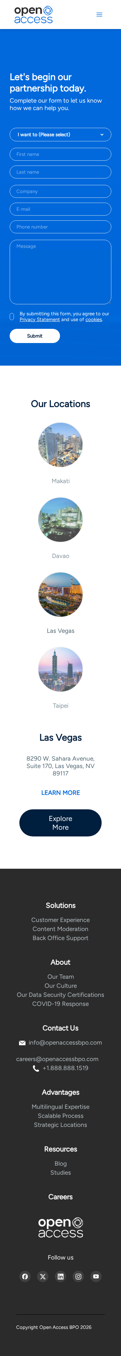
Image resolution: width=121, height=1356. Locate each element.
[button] (60, 453)
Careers (60, 1196)
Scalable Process (61, 1115)
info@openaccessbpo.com (65, 1042)
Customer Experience (60, 920)
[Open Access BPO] (60, 1227)
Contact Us (60, 1028)
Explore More (60, 823)
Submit (35, 336)
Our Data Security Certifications (60, 994)
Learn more (60, 792)
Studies (60, 1172)
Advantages (60, 1092)
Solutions (61, 905)
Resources (60, 1149)
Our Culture (61, 985)
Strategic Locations (60, 1124)
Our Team (60, 976)
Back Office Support (60, 938)
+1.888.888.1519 (65, 1068)
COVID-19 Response (60, 1003)
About (60, 962)
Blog (61, 1163)
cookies (94, 319)
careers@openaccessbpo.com (57, 1059)
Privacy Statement (40, 319)
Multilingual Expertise (60, 1106)
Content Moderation (60, 929)
